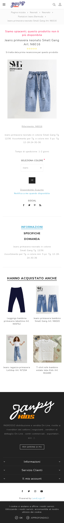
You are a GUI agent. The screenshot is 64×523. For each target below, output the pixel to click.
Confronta (32, 180)
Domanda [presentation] (32, 239)
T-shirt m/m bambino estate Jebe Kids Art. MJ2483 (47, 370)
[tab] (32, 227)
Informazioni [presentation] (32, 227)
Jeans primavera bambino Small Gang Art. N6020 (47, 320)
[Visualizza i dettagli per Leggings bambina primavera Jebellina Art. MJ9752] (17, 300)
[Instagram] (35, 491)
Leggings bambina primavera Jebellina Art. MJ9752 (16, 321)
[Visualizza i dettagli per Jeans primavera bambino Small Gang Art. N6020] (47, 300)
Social (32, 200)
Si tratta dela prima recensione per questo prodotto (32, 52)
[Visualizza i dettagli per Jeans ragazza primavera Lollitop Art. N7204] (17, 349)
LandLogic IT (38, 498)
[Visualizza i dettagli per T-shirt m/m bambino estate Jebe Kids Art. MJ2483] (47, 349)
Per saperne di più (32, 447)
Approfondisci (40, 517)
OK (21, 517)
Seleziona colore (32, 160)
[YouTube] (41, 491)
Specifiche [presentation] (32, 233)
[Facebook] (22, 491)
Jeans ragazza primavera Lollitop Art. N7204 (16, 369)
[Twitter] (28, 491)
